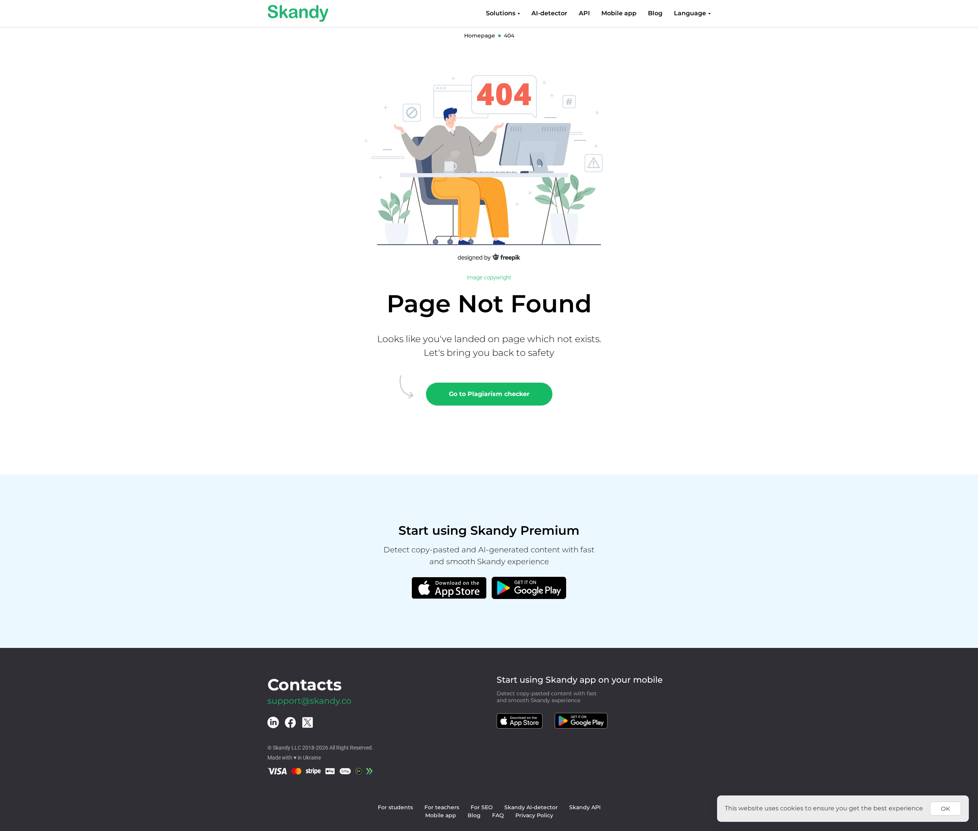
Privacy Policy (534, 815)
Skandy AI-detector (531, 807)
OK (945, 808)
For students (395, 807)
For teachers (441, 807)
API (584, 13)
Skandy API (585, 807)
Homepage (479, 35)
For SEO (482, 807)
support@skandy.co (309, 701)
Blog (655, 13)
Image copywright (489, 277)
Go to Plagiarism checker (489, 394)
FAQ (498, 815)
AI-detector (549, 13)
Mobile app (618, 13)
